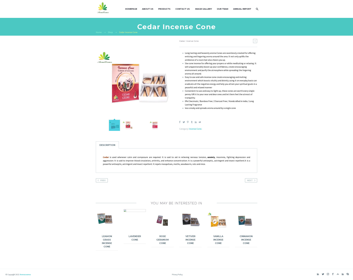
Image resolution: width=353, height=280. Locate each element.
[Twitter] (184, 122)
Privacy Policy (177, 274)
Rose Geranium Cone (162, 240)
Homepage (131, 9)
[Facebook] (180, 122)
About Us (147, 9)
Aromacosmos (25, 274)
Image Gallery (203, 9)
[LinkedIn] (196, 122)
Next (250, 180)
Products (164, 9)
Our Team (222, 9)
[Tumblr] (192, 122)
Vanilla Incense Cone (218, 240)
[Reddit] (200, 122)
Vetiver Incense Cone (190, 240)
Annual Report (242, 9)
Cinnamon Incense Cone (246, 240)
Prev (103, 180)
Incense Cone (195, 128)
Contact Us (182, 9)
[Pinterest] (188, 122)
